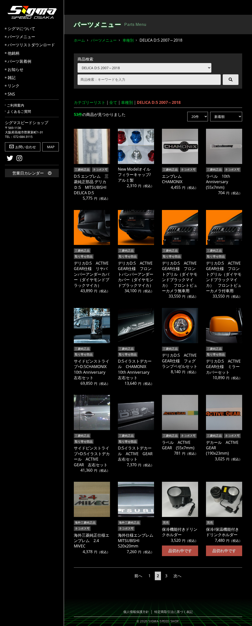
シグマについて (21, 28)
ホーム (79, 40)
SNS (11, 94)
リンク (13, 85)
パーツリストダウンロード (31, 45)
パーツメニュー (21, 36)
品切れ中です (180, 550)
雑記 (12, 77)
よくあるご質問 (19, 111)
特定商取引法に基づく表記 (173, 612)
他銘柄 (13, 53)
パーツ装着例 (19, 61)
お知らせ (15, 69)
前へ (138, 575)
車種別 (128, 40)
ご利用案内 (15, 105)
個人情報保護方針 (136, 612)
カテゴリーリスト (89, 102)
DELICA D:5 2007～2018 (159, 102)
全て (113, 102)
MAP (50, 146)
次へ (177, 575)
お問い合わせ (25, 146)
